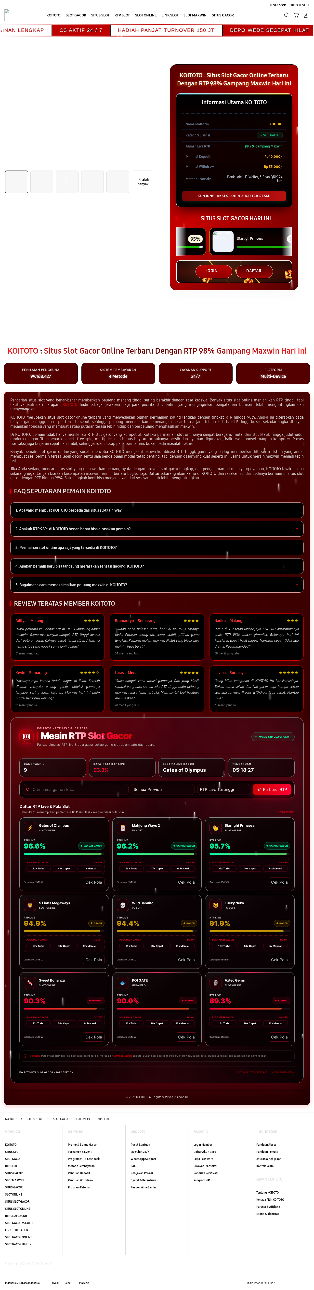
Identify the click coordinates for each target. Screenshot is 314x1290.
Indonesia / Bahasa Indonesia (22, 1283)
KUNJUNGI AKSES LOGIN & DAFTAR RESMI (234, 196)
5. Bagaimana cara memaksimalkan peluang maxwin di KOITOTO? (157, 585)
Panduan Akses (266, 1144)
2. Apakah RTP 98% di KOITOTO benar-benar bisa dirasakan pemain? (157, 529)
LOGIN (212, 270)
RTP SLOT (11, 1166)
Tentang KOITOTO (267, 1192)
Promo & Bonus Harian (82, 1144)
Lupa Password (203, 1159)
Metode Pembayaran (81, 1166)
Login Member (203, 1144)
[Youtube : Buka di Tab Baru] (306, 1283)
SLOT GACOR (13, 1159)
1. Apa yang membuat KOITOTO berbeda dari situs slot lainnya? (157, 510)
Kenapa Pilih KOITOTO (270, 1199)
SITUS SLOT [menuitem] (297, 5)
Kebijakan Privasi (142, 1173)
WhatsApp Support (143, 1159)
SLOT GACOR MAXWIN (19, 1223)
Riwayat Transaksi (205, 1166)
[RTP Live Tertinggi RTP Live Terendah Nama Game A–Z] (223, 789)
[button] (296, 15)
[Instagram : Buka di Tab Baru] (297, 1283)
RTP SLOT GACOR (16, 1216)
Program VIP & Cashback (84, 1159)
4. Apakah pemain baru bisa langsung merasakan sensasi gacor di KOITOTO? (157, 566)
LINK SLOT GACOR (16, 1230)
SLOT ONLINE (13, 1194)
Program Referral (79, 1187)
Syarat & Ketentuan (143, 1180)
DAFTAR (254, 270)
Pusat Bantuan (140, 1144)
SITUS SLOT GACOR (17, 1201)
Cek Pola (93, 882)
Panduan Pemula (267, 1152)
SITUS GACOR (14, 1173)
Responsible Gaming (144, 1187)
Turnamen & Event (80, 1152)
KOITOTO (70, 404)
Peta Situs (83, 1283)
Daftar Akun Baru (205, 1152)
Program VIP (202, 1180)
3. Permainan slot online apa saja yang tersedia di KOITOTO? (157, 547)
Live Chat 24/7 (140, 1152)
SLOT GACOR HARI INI (18, 1244)
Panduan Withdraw (80, 1180)
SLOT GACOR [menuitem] (278, 5)
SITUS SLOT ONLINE (17, 1208)
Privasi (55, 1283)
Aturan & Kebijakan (268, 1159)
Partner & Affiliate (268, 1207)
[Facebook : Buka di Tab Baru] (280, 1283)
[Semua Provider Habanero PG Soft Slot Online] (163, 789)
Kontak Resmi (265, 1166)
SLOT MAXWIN (14, 1180)
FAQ (133, 1166)
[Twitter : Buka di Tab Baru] (289, 1283)
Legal (68, 1283)
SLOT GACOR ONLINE (18, 1237)
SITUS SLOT (12, 1152)
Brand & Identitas (267, 1214)
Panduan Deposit (79, 1173)
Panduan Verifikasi (206, 1173)
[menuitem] (53, 16)
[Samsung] (20, 15)
